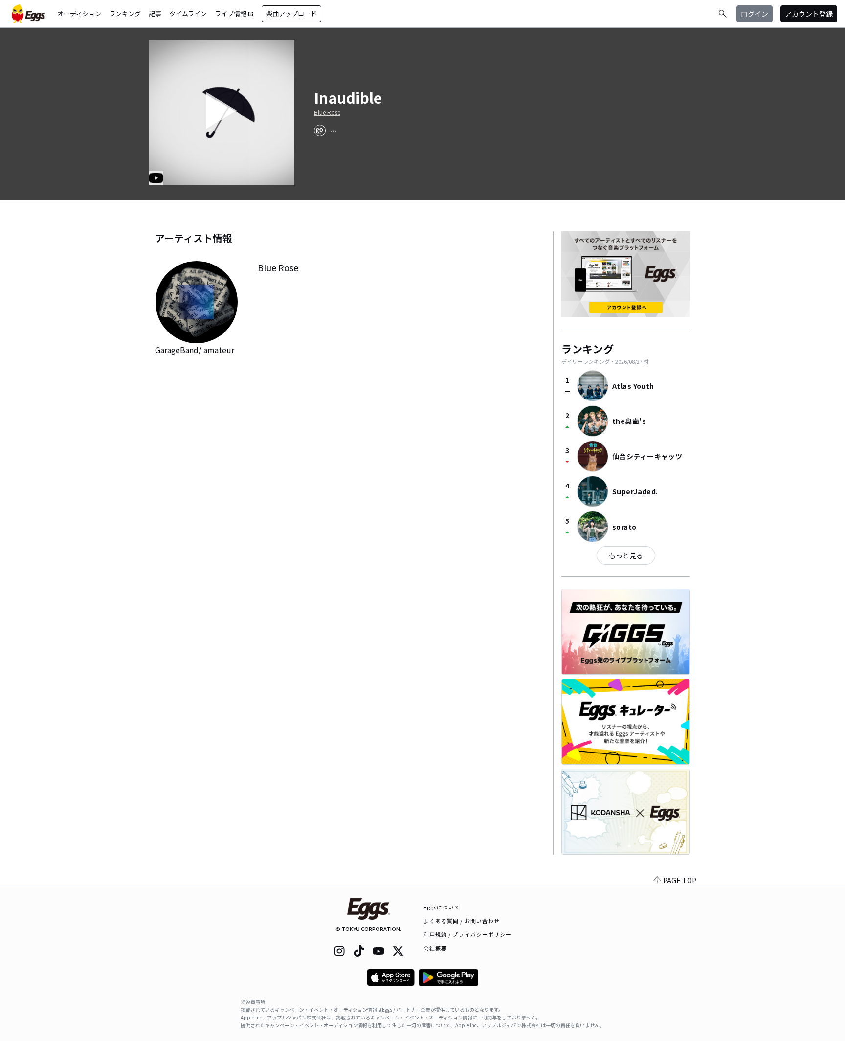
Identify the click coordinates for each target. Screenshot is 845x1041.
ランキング (125, 13)
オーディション (79, 13)
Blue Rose (327, 112)
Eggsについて (442, 907)
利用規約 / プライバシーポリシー (467, 934)
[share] (320, 130)
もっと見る (626, 555)
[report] (333, 130)
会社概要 (435, 948)
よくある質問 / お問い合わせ (461, 921)
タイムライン (188, 13)
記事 (155, 13)
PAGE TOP (679, 880)
